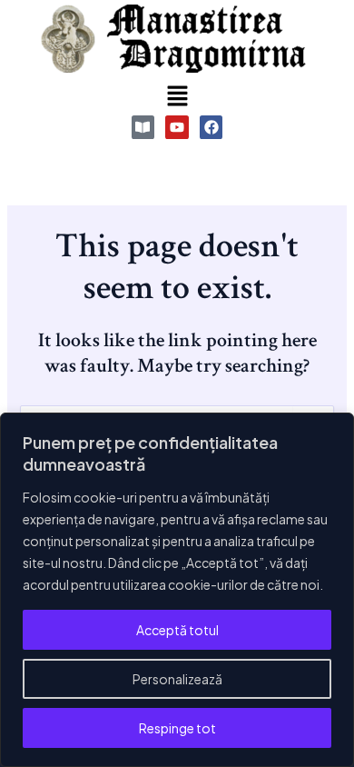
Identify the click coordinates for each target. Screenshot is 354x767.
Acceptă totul (177, 630)
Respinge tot (177, 728)
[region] (177, 590)
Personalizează (177, 679)
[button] (177, 96)
